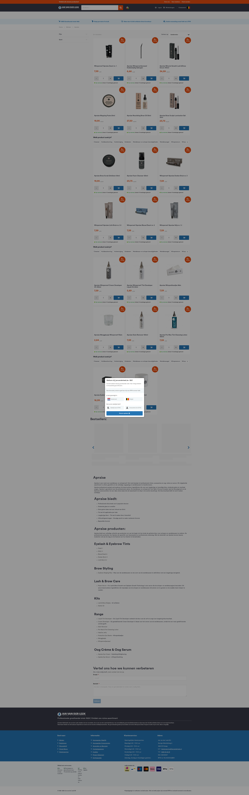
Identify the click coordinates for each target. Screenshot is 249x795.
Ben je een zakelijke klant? (113, 404)
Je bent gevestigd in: (111, 395)
